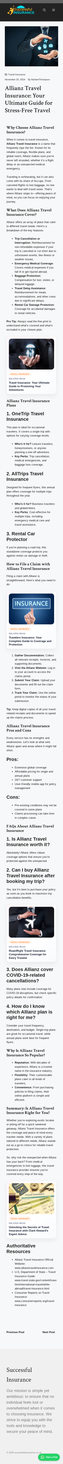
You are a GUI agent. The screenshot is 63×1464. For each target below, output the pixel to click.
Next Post (48, 1332)
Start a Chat (51, 1457)
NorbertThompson (40, 79)
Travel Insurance (16, 74)
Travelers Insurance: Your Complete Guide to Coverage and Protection (30, 641)
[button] (44, 10)
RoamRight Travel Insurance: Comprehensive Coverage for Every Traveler (27, 954)
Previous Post (15, 1332)
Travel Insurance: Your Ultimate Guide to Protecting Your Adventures (29, 386)
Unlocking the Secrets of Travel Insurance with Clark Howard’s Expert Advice (29, 1231)
